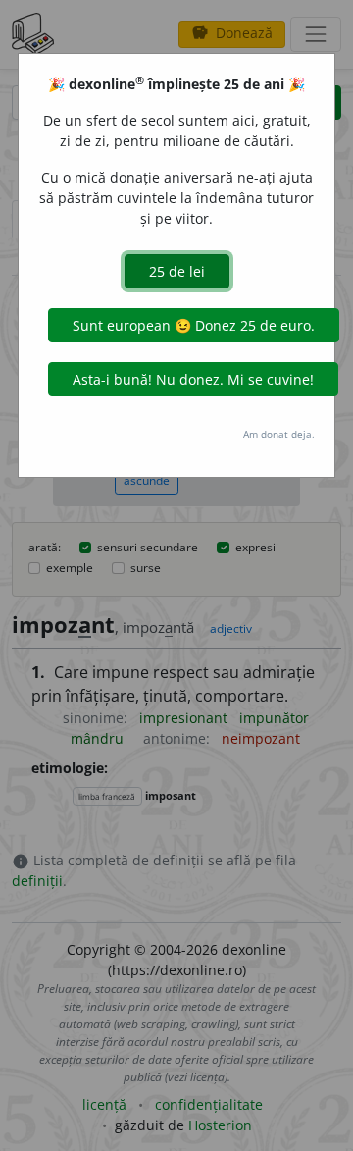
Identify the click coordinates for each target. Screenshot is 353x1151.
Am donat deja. (279, 434)
